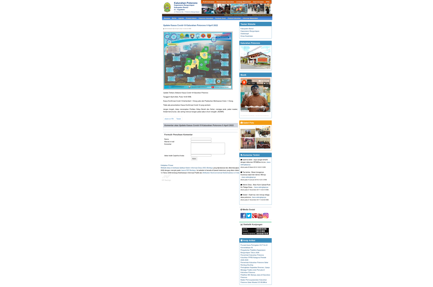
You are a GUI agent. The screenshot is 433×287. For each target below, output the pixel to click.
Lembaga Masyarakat (243, 2)
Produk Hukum (191, 18)
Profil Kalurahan (208, 2)
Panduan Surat (220, 18)
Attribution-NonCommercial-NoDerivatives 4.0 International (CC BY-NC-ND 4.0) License (234, 172)
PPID (267, 2)
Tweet (178, 118)
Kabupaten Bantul (247, 28)
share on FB (169, 118)
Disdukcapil (245, 33)
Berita (174, 18)
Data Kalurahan (258, 2)
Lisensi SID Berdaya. (188, 170)
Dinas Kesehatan (247, 36)
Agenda (181, 18)
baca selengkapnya (249, 177)
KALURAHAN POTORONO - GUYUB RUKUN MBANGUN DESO (257, 115)
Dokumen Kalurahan (206, 18)
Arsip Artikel (249, 240)
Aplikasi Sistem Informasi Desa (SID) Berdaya (196, 167)
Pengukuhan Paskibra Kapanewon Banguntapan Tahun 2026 (253, 251)
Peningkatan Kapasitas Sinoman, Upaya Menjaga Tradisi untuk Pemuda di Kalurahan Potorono (255, 269)
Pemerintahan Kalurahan (225, 2)
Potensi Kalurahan (234, 18)
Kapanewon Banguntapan (250, 31)
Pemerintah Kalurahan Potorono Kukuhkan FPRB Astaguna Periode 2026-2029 (253, 257)
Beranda (167, 18)
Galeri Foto (248, 122)
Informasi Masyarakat (250, 18)
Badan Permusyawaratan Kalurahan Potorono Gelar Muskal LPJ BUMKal (254, 281)
